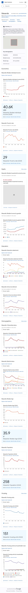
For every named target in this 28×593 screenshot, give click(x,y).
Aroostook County (9, 15)
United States (20, 15)
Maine (15, 15)
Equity (18, 19)
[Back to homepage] (2, 2)
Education (4, 21)
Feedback (21, 2)
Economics (12, 19)
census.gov (8, 116)
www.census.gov (6, 63)
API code (11, 100)
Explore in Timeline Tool (18, 100)
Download (6, 100)
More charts (23, 68)
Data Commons (8, 2)
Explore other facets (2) (7, 75)
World (7, 17)
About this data (16, 80)
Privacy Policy (19, 591)
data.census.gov (9, 80)
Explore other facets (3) (7, 363)
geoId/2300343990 (22, 13)
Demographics (12, 21)
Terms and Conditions (10, 591)
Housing (19, 21)
